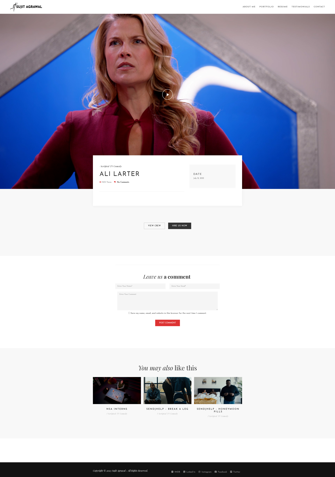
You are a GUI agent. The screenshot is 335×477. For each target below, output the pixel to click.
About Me (249, 7)
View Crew (154, 226)
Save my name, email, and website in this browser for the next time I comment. (169, 313)
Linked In (190, 472)
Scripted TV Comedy (111, 166)
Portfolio (266, 7)
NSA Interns (116, 409)
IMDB (177, 472)
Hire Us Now (179, 226)
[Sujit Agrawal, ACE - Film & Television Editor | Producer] (124, 7)
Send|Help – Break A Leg (167, 409)
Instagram (206, 472)
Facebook (222, 472)
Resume (283, 7)
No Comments (123, 182)
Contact (319, 7)
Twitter (236, 472)
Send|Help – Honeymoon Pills (218, 410)
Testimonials (301, 7)
